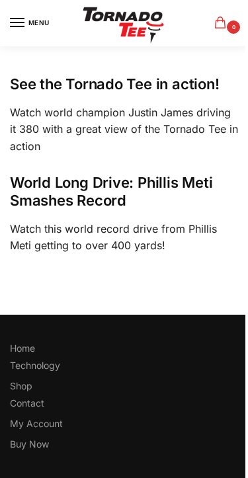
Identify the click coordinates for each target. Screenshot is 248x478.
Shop (21, 385)
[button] (223, 23)
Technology (35, 365)
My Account (36, 423)
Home (22, 348)
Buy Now (29, 444)
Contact (27, 403)
